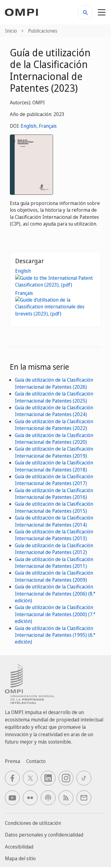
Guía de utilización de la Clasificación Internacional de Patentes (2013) (54, 535)
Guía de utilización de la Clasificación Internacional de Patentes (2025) (54, 397)
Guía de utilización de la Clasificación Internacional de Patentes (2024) (54, 411)
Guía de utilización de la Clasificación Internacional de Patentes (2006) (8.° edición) (55, 593)
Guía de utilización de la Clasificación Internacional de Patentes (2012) (54, 549)
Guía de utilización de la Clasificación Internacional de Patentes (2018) (54, 466)
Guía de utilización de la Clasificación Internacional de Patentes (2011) (54, 562)
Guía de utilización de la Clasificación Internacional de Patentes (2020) (54, 438)
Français (48, 125)
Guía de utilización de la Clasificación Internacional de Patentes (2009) (54, 576)
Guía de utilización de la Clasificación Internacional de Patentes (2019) (54, 452)
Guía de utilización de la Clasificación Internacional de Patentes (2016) (54, 493)
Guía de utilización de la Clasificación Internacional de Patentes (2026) (54, 383)
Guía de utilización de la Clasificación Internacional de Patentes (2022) (54, 424)
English (28, 125)
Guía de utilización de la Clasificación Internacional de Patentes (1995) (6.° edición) (55, 635)
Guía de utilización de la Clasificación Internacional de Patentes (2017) (54, 480)
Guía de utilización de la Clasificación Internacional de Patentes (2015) (54, 507)
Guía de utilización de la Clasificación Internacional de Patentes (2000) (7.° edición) (55, 614)
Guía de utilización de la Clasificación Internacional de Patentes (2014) (54, 521)
